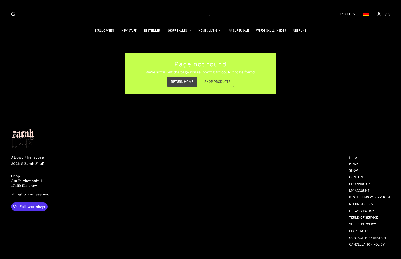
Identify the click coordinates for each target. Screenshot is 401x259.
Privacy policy (361, 211)
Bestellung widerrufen (369, 197)
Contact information (367, 238)
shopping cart (361, 184)
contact (356, 177)
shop (353, 170)
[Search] (13, 14)
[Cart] (387, 14)
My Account (359, 190)
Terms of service (363, 217)
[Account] (379, 14)
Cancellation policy (367, 244)
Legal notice (360, 231)
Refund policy (361, 204)
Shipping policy (362, 224)
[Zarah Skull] (200, 14)
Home (354, 164)
